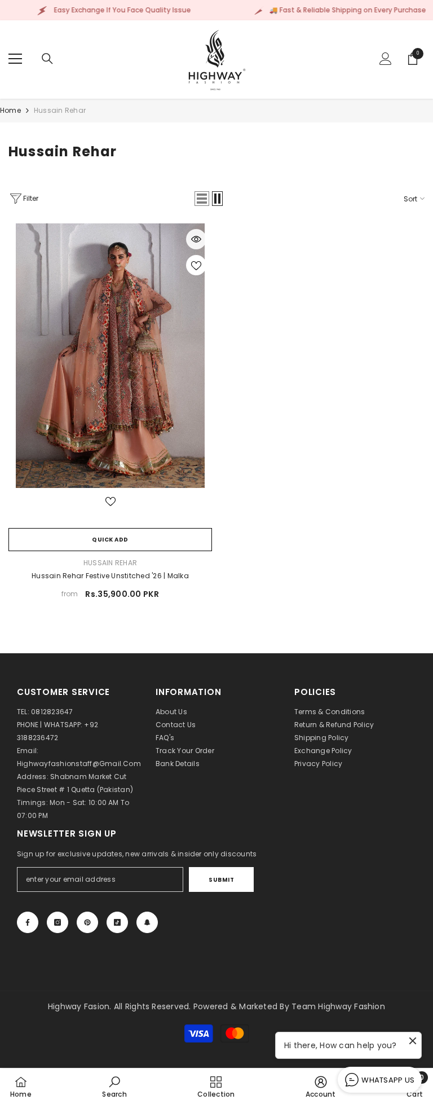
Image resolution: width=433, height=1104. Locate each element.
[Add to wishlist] (196, 265)
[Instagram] (57, 922)
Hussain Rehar (60, 110)
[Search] (47, 58)
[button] (202, 198)
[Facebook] (27, 922)
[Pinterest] (87, 922)
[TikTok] (117, 922)
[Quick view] (196, 239)
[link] (114, 1086)
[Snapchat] (147, 922)
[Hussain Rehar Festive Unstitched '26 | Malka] (110, 355)
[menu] (15, 58)
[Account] (385, 58)
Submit (221, 880)
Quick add (110, 539)
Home (10, 110)
